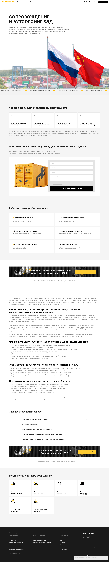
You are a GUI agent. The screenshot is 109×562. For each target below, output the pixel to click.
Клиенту (58, 1)
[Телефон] (84, 1)
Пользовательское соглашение (67, 547)
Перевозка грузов (33, 1)
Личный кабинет (63, 549)
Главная (10, 8)
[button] (103, 2)
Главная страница (64, 535)
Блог (61, 540)
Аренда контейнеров (44, 1)
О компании (52, 1)
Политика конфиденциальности (67, 544)
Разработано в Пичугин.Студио (66, 557)
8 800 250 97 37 (90, 533)
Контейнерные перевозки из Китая (16, 549)
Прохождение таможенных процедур (41, 544)
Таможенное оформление (22, 1)
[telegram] (86, 1)
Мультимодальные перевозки (15, 544)
